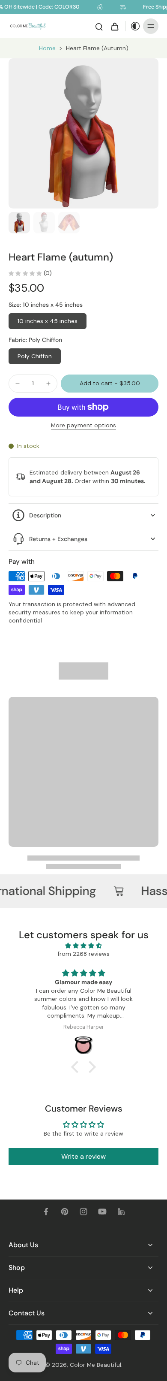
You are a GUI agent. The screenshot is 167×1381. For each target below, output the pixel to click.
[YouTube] (102, 1211)
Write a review (83, 1156)
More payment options (83, 426)
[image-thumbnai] (19, 222)
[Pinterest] (64, 1211)
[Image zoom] (83, 133)
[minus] (17, 383)
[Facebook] (45, 1211)
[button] (109, 384)
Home (47, 48)
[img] (83, 945)
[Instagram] (83, 1211)
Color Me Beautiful (95, 1365)
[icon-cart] (114, 26)
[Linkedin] (121, 1211)
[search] (98, 26)
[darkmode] (133, 26)
